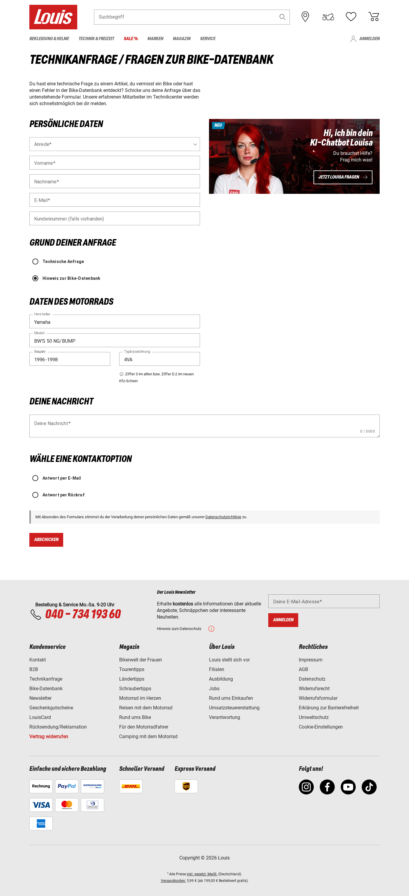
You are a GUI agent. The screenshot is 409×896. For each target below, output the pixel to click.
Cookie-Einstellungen (321, 727)
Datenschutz (312, 679)
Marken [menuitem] (155, 38)
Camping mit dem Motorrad (148, 736)
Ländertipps (131, 679)
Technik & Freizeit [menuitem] (96, 38)
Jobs (214, 688)
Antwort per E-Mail (62, 478)
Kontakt (37, 660)
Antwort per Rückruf (63, 494)
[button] (282, 17)
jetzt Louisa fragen (338, 177)
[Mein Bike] (328, 16)
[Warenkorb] (374, 16)
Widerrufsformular (318, 698)
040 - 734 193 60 (82, 614)
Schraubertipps (135, 688)
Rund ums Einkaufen (231, 698)
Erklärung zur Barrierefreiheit (329, 708)
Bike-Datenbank (46, 688)
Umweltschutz (314, 717)
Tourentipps (131, 669)
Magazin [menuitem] (181, 38)
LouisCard (40, 717)
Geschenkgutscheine (51, 708)
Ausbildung (221, 679)
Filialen (216, 669)
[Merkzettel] (351, 16)
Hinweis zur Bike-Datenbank (72, 278)
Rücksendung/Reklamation (58, 727)
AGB (303, 669)
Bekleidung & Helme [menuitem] (49, 38)
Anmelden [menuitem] (369, 38)
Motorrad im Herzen (140, 698)
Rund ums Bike (135, 717)
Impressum (310, 660)
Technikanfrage (45, 679)
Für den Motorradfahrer (143, 727)
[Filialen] (305, 16)
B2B (33, 669)
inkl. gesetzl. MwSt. (202, 874)
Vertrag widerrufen (48, 736)
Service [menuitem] (207, 38)
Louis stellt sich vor (229, 660)
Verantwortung (224, 717)
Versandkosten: (173, 881)
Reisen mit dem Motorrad (145, 708)
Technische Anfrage (63, 261)
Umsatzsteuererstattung (234, 708)
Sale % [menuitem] (131, 38)
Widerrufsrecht (314, 688)
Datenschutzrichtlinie (223, 517)
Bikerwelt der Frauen (140, 660)
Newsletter (40, 698)
